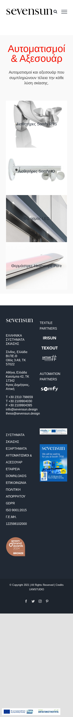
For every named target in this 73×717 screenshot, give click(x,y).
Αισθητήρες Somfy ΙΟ (36, 171)
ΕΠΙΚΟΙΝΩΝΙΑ (16, 482)
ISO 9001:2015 (16, 510)
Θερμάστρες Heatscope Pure (36, 266)
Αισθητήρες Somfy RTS (36, 124)
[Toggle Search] (55, 11)
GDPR (10, 503)
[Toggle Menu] (64, 11)
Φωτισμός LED (36, 218)
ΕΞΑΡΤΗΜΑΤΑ (16, 448)
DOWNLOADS (16, 476)
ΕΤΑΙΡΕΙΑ (13, 469)
